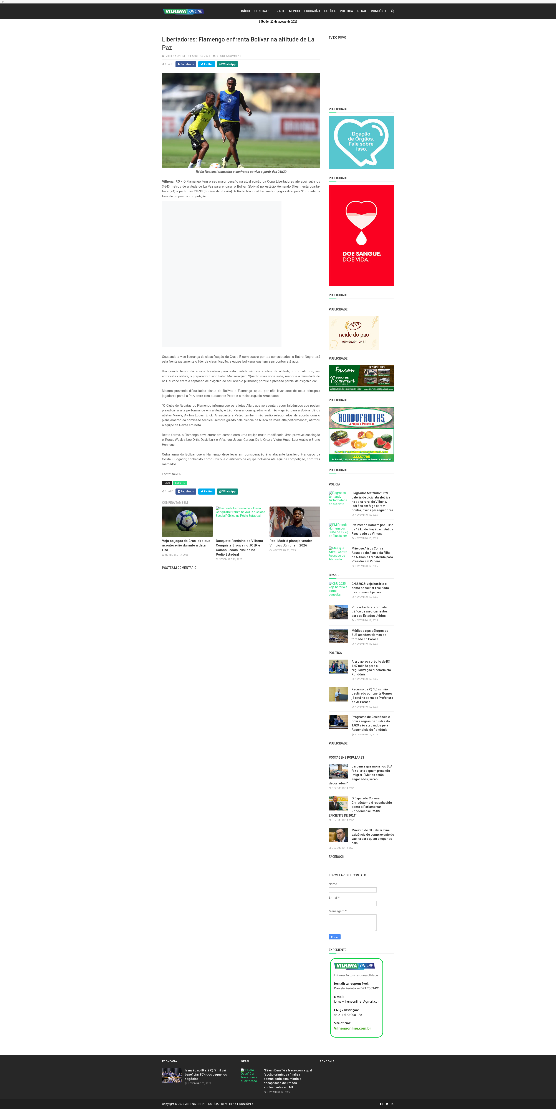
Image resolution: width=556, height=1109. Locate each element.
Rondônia (378, 11)
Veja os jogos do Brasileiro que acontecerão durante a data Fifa (186, 545)
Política (346, 11)
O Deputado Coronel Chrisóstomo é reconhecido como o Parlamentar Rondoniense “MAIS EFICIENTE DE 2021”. (360, 807)
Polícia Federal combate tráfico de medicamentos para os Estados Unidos (370, 611)
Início (245, 11)
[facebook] (381, 1104)
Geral (362, 11)
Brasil (280, 11)
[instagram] (392, 1104)
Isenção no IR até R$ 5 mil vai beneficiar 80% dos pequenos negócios (206, 1075)
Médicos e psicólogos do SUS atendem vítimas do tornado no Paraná (370, 635)
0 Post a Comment (229, 56)
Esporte (180, 483)
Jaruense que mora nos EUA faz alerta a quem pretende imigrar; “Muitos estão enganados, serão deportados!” (360, 775)
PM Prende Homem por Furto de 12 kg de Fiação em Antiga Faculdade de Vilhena (372, 529)
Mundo (294, 11)
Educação (312, 11)
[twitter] (387, 1104)
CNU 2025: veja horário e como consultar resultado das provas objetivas (370, 588)
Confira (260, 11)
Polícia (330, 11)
